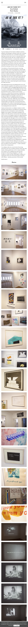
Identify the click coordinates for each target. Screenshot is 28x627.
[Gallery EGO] (14, 2)
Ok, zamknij (16, 625)
